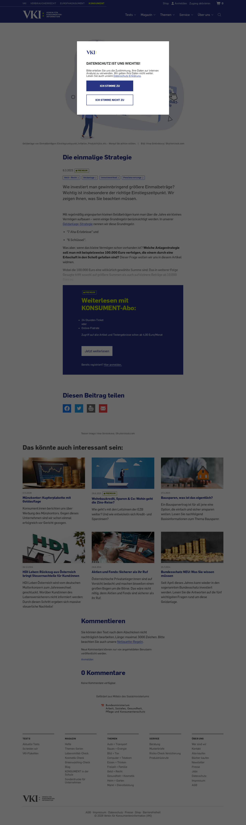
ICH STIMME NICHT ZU (109, 100)
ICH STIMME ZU (110, 86)
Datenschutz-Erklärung (127, 76)
